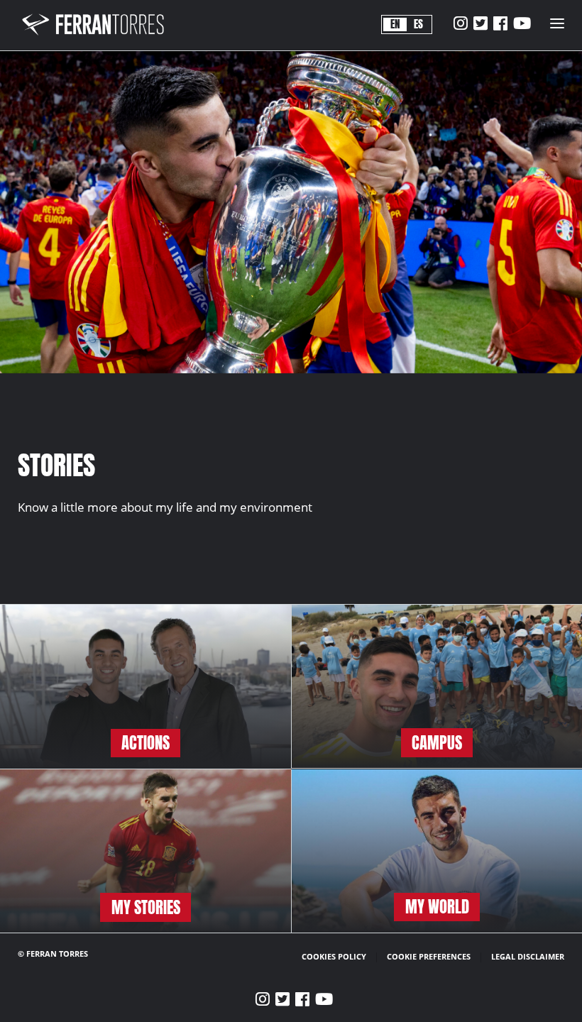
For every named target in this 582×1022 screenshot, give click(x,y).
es (418, 24)
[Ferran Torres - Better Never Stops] (101, 35)
